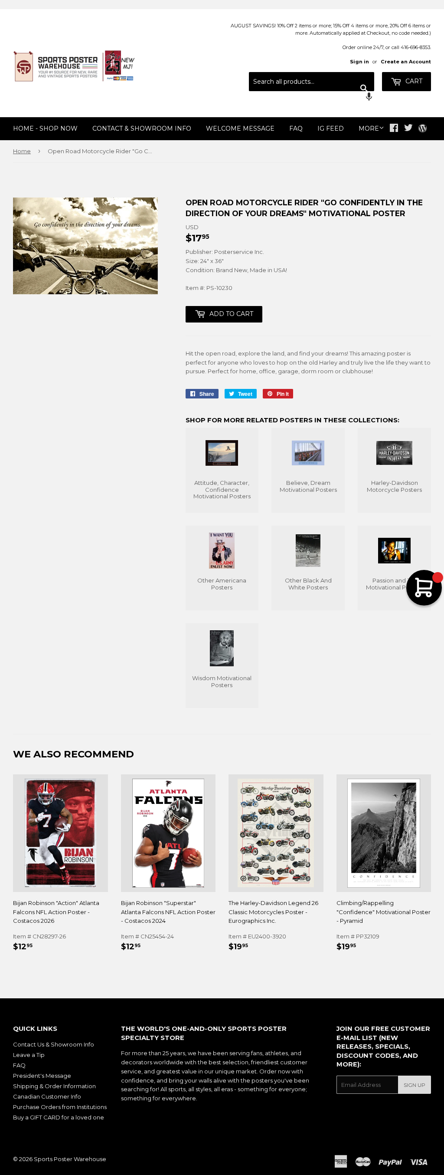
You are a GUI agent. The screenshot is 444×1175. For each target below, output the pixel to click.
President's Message (42, 1075)
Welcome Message (240, 128)
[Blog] (422, 128)
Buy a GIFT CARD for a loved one (58, 1117)
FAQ (296, 128)
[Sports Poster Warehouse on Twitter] (408, 128)
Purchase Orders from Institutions (60, 1106)
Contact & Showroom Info (141, 128)
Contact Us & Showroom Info (53, 1044)
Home (22, 151)
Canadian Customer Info (47, 1096)
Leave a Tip (29, 1054)
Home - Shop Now (45, 128)
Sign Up (414, 1085)
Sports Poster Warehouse (70, 1158)
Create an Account (406, 62)
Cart (413, 81)
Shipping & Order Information (54, 1086)
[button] (311, 97)
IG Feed (330, 128)
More (369, 128)
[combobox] (311, 81)
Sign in (359, 62)
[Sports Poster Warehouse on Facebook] (393, 128)
